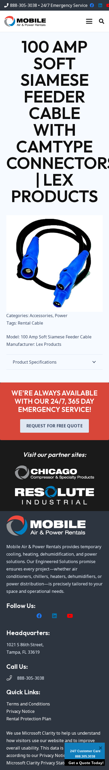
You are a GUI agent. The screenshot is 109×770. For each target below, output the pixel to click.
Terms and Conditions (28, 704)
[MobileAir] (25, 21)
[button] (89, 21)
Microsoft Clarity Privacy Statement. (42, 763)
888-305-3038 (30, 678)
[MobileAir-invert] (54, 525)
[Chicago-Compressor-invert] (54, 472)
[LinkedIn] (100, 5)
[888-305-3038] (11, 678)
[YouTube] (69, 616)
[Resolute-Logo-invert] (54, 495)
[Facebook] (92, 5)
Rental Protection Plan (28, 719)
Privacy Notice (20, 711)
